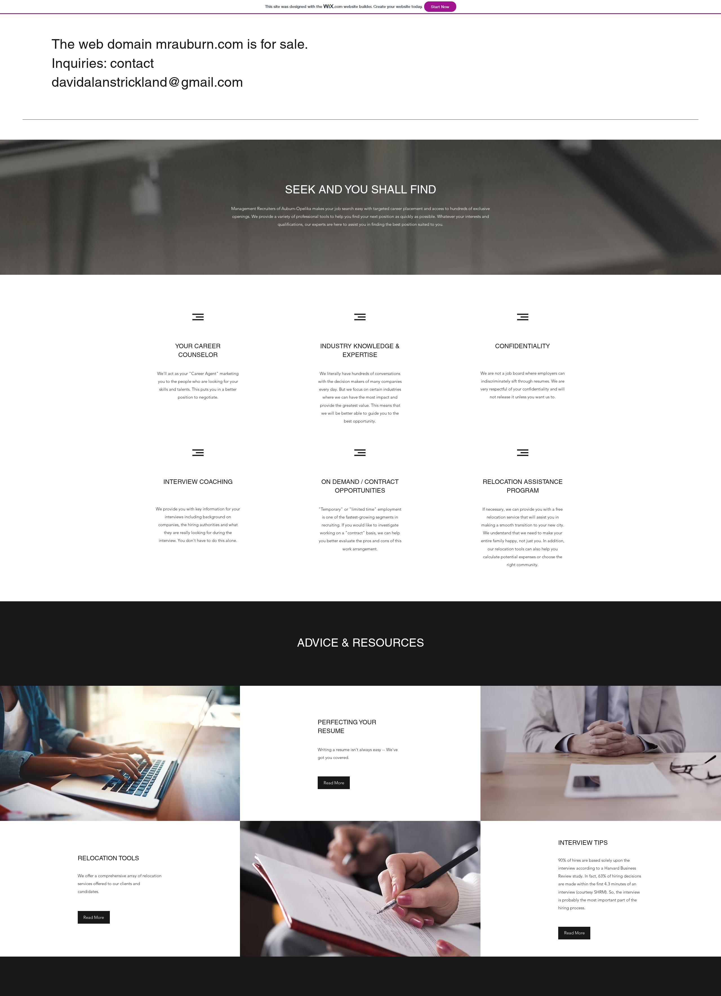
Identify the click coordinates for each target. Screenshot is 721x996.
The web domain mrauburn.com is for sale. (180, 44)
